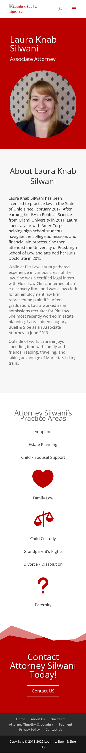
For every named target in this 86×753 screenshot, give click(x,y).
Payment (65, 724)
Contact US (43, 691)
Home (20, 719)
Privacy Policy (29, 729)
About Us (38, 719)
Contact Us (54, 729)
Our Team (57, 719)
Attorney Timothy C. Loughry (31, 724)
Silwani (43, 181)
